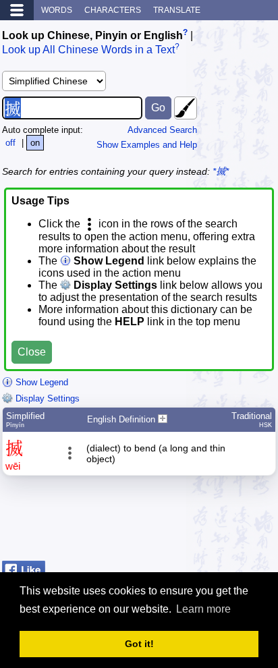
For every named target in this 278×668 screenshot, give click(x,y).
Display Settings (46, 398)
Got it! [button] (139, 643)
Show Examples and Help (146, 145)
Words (56, 10)
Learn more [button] (203, 609)
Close (32, 352)
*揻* (221, 171)
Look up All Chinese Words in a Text (88, 50)
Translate (176, 10)
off (10, 143)
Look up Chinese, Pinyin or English (92, 35)
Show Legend (40, 382)
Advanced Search (162, 130)
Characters (112, 10)
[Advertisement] (168, 521)
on (35, 143)
